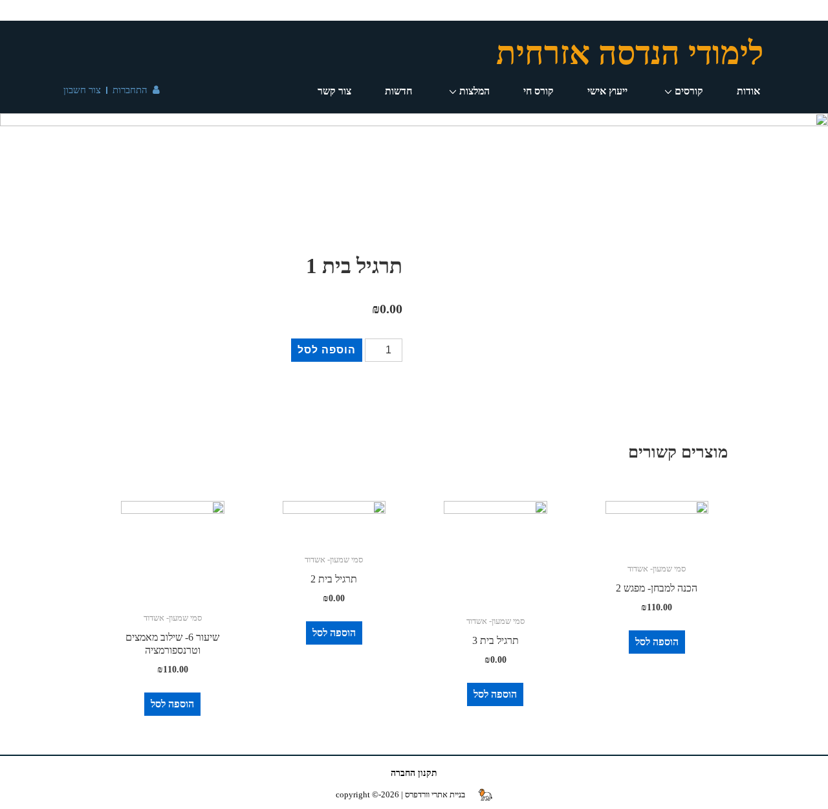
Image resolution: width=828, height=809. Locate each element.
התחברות (130, 90)
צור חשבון (82, 90)
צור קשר (334, 90)
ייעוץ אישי (607, 90)
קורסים (689, 90)
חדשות (398, 90)
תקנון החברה (414, 773)
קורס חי (538, 90)
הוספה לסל (327, 349)
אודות (748, 90)
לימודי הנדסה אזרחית (629, 53)
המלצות (474, 90)
